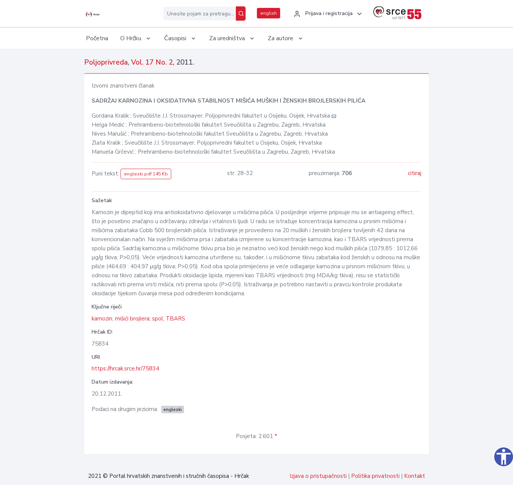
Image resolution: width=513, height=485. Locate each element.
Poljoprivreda (106, 62)
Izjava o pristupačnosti (318, 476)
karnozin (102, 318)
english (268, 13)
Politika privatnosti (375, 476)
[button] (327, 14)
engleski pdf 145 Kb (146, 174)
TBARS (175, 318)
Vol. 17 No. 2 (152, 62)
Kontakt (414, 476)
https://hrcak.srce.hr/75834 (125, 368)
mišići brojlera (132, 318)
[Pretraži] (241, 13)
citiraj (414, 173)
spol (157, 318)
